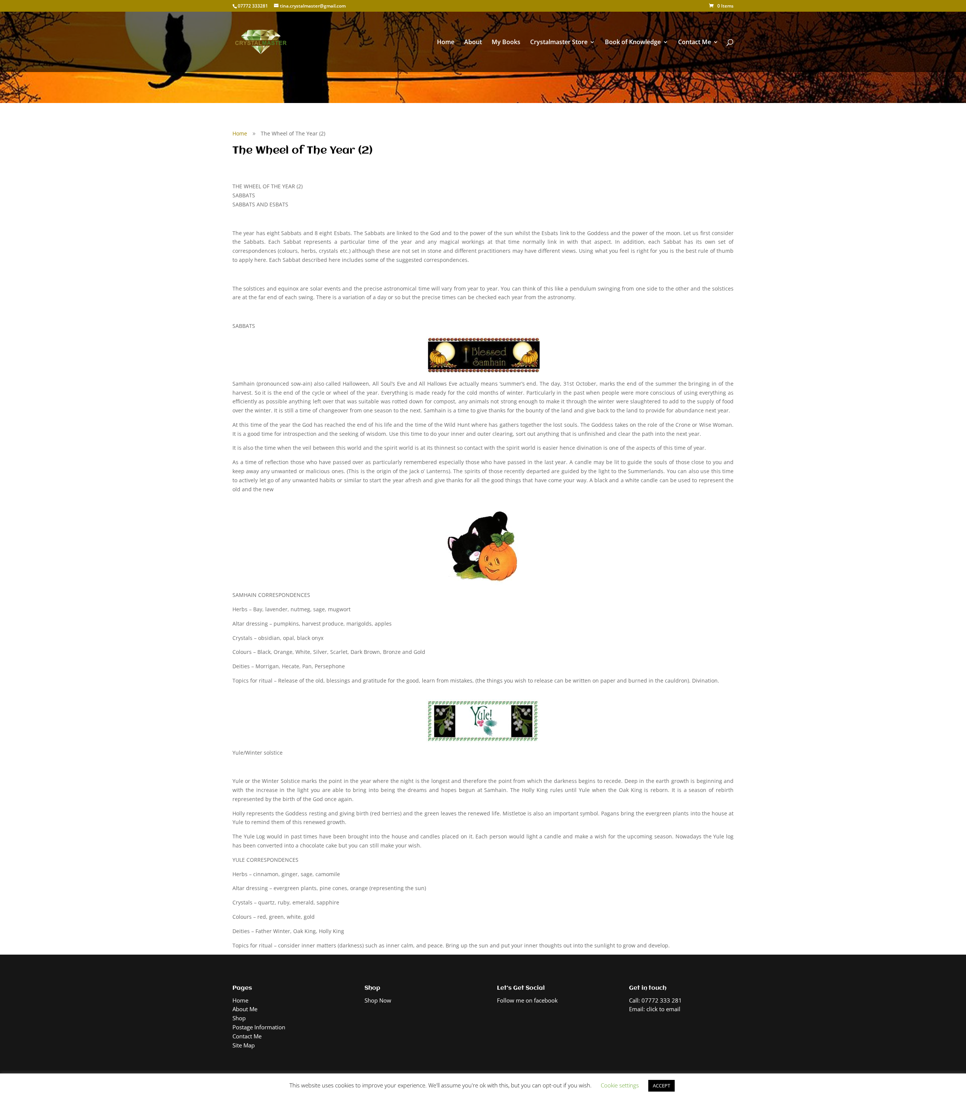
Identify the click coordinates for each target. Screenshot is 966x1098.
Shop (239, 1018)
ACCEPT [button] (661, 1085)
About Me (244, 1009)
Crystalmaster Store (559, 42)
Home (445, 42)
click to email (663, 1009)
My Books (506, 42)
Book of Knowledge (633, 42)
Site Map (243, 1045)
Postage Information (258, 1027)
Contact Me (694, 42)
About (473, 42)
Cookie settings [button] (620, 1085)
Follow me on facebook (527, 1000)
